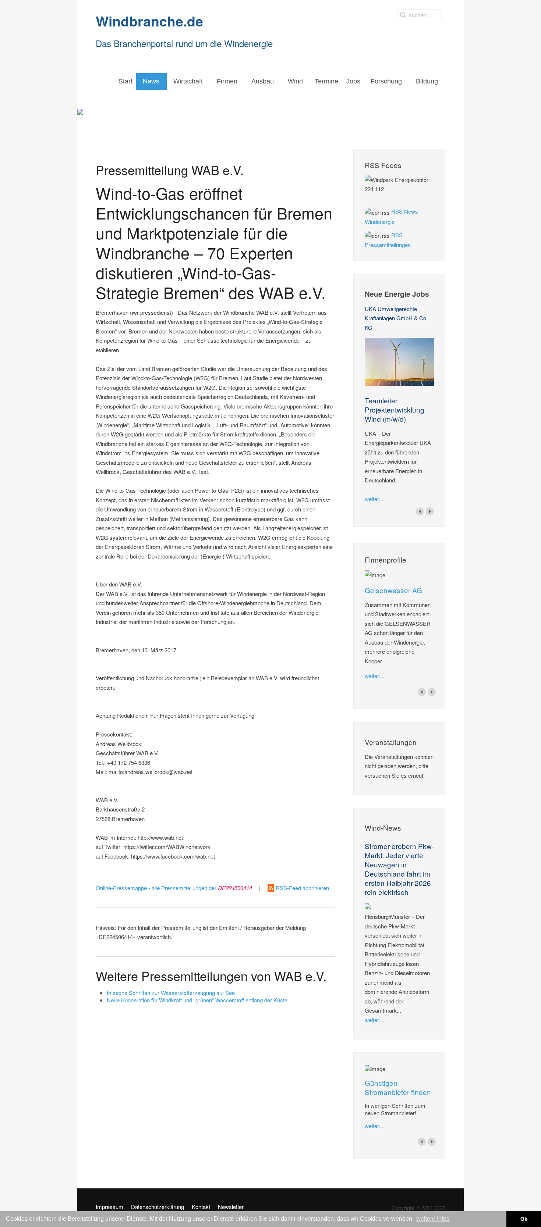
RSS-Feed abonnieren (301, 888)
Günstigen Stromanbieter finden (398, 1087)
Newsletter (231, 1206)
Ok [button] (523, 1219)
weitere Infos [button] (432, 1219)
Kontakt (201, 1206)
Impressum (109, 1206)
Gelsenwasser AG (393, 590)
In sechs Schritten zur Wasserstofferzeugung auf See (171, 992)
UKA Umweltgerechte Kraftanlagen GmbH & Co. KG (396, 318)
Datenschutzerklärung (157, 1206)
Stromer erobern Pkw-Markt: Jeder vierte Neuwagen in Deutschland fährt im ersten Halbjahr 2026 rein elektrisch (399, 869)
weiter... (374, 499)
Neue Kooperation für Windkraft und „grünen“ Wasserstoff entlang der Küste (197, 1000)
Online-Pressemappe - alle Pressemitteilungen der (174, 888)
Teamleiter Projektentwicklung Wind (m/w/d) (394, 409)
